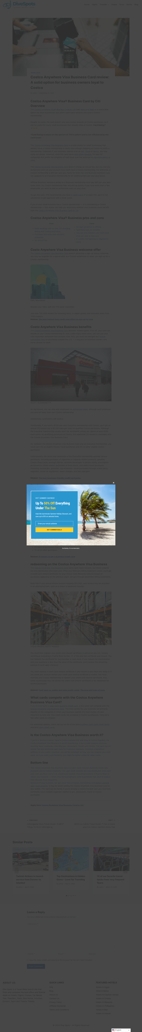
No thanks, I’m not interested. (71, 548)
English (118, 1030)
